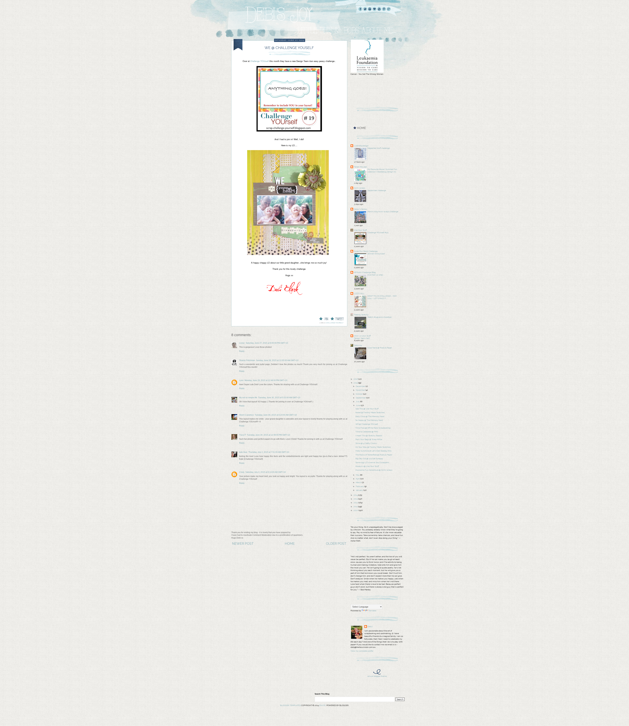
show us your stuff (362, 336)
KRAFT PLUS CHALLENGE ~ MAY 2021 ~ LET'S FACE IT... (382, 297)
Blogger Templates (290, 705)
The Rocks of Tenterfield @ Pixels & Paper (373, 455)
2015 (355, 383)
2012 (355, 502)
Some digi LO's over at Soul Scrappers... (372, 462)
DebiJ (370, 626)
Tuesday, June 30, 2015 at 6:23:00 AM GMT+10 (276, 415)
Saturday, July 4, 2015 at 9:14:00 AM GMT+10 (265, 472)
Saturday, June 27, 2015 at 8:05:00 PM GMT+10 (267, 343)
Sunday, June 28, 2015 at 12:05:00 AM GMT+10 (277, 360)
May (358, 475)
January (359, 490)
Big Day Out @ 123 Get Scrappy (369, 458)
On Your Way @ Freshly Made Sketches (373, 447)
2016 (355, 379)
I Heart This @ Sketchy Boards (368, 435)
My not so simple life (248, 397)
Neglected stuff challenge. (379, 148)
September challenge (377, 190)
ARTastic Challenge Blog (365, 272)
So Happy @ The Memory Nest (369, 420)
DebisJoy (358, 345)
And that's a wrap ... (376, 275)
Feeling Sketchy (361, 315)
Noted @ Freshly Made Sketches (370, 412)
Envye (322, 705)
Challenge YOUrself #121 (378, 232)
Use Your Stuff (360, 230)
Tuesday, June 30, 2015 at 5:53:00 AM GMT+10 (279, 397)
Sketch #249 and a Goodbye (379, 317)
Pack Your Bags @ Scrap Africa (368, 439)
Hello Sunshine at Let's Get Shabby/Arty (373, 451)
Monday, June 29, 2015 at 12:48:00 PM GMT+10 (266, 380)
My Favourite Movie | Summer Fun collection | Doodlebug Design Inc (382, 170)
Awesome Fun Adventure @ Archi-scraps (373, 470)
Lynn (241, 380)
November (361, 390)
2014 (355, 495)
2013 (355, 499)
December (361, 386)
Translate (372, 610)
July (358, 401)
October (359, 394)
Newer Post (243, 544)
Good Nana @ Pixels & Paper (380, 348)
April (358, 479)
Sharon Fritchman (247, 360)
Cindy (241, 472)
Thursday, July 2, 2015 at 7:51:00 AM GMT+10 (268, 452)
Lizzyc (242, 343)
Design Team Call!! (362, 338)
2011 (355, 506)
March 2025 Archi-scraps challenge (383, 211)
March (359, 482)
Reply (241, 351)
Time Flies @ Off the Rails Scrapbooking (373, 428)
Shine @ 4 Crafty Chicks (366, 443)
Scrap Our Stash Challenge (366, 251)
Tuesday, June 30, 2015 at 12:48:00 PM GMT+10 (268, 435)
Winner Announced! (376, 254)
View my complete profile (362, 651)
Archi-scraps (359, 188)
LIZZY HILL (359, 293)
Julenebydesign (361, 146)
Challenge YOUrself (259, 61)
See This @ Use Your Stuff (367, 409)
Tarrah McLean (360, 167)
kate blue (243, 452)
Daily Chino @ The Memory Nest (369, 416)
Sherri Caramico (246, 415)
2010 (356, 510)
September (361, 398)
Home (290, 544)
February (360, 486)
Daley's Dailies (360, 209)
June (358, 405)
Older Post (336, 544)
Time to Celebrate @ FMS (366, 432)
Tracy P (242, 435)
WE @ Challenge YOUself (366, 424)
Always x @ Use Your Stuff (367, 466)
